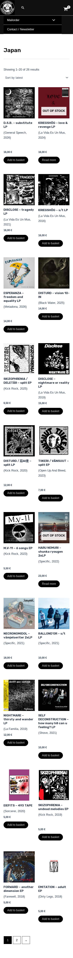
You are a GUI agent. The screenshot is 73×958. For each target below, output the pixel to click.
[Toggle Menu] (53, 20)
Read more (49, 159)
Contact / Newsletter (20, 29)
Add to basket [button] (15, 159)
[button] (22, 7)
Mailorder (13, 20)
